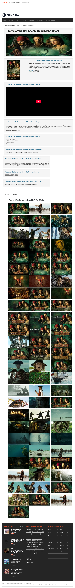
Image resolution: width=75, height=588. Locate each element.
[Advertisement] (46, 8)
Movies (11, 20)
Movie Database (50, 20)
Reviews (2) (15, 194)
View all (21, 526)
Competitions (51, 548)
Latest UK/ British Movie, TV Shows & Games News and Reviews (47, 584)
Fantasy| (15, 130)
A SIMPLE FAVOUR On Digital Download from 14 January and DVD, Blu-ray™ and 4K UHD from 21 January (31, 2)
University (62, 555)
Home (4, 20)
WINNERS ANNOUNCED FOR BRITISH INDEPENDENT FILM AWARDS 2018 (17, 540)
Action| (19, 130)
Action (16, 175)
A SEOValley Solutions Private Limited (21, 583)
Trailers (31, 20)
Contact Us (28, 559)
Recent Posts (8, 526)
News (12, 543)
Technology (62, 551)
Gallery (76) (7, 194)
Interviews (40, 20)
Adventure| (11, 130)
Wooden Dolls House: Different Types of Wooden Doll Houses (17, 531)
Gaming (23, 20)
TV (17, 20)
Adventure (7, 175)
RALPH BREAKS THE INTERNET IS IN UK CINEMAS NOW (16, 561)
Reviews (61, 532)
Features (62, 535)
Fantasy (12, 175)
